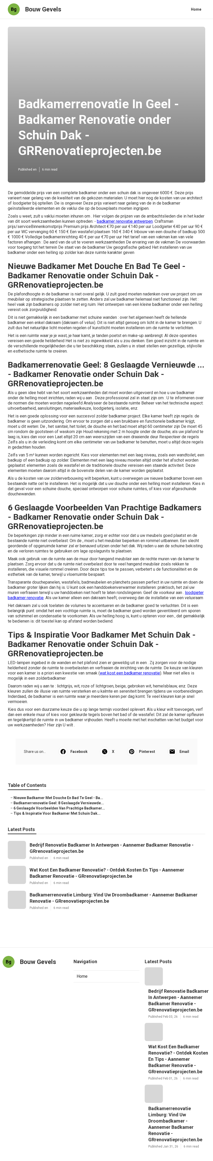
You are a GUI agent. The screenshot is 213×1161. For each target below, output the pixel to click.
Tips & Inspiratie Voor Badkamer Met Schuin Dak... (57, 813)
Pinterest (147, 752)
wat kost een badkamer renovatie (130, 673)
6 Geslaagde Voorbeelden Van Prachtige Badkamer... (59, 808)
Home (196, 9)
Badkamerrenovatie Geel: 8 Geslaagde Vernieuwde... (59, 803)
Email (184, 752)
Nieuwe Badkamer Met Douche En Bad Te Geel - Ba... (58, 798)
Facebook (79, 752)
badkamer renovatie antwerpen (125, 221)
